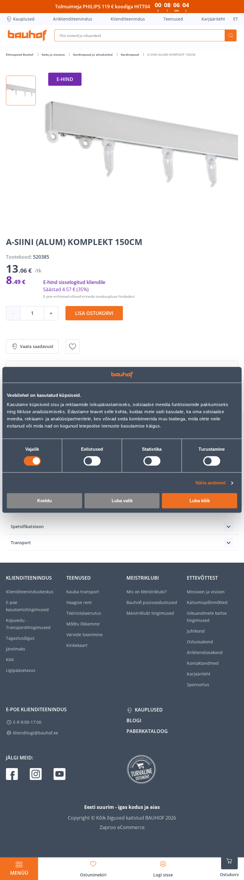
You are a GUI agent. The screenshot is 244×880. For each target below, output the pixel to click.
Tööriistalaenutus (83, 613)
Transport (21, 542)
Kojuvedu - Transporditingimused (28, 623)
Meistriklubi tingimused (150, 613)
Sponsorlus (198, 684)
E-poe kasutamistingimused (27, 606)
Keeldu (44, 500)
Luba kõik (200, 500)
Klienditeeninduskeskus (30, 592)
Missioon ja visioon (206, 592)
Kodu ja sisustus (54, 54)
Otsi (231, 35)
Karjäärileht (213, 19)
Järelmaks (15, 649)
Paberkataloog (147, 731)
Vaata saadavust (37, 346)
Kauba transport (82, 592)
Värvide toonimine (84, 634)
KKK (10, 659)
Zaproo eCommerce (122, 827)
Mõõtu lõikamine (83, 624)
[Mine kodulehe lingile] (27, 35)
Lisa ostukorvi (94, 313)
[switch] (92, 461)
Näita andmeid (210, 482)
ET (235, 19)
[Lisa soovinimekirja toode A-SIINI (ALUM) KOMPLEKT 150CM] (72, 346)
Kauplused (24, 19)
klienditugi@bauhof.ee (35, 733)
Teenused (173, 19)
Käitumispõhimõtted (207, 602)
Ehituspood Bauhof (20, 54)
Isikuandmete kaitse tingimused (207, 616)
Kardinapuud (130, 54)
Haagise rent (79, 602)
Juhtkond (196, 631)
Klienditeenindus (128, 19)
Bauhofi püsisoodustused (151, 602)
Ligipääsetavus (20, 670)
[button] (21, 90)
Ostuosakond (200, 642)
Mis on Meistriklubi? (146, 592)
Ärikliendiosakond (205, 652)
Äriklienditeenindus (72, 19)
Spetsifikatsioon (27, 526)
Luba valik (122, 500)
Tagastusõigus (20, 638)
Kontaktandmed (203, 663)
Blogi (133, 720)
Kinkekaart (76, 645)
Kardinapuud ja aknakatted (93, 54)
